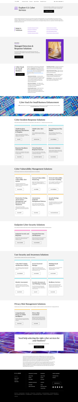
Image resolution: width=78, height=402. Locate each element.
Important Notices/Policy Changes (37, 394)
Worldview (54, 377)
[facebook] (53, 387)
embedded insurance (33, 382)
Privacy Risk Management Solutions (52, 31)
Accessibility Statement (29, 394)
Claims (57, 1)
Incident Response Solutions (32, 31)
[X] (57, 387)
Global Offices (16, 381)
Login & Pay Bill (60, 1)
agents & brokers (56, 373)
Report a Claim (16, 378)
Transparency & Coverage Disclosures (48, 394)
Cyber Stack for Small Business (32, 29)
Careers (42, 384)
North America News (44, 386)
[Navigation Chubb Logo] (16, 1)
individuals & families (33, 373)
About (54, 1)
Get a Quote (42, 379)
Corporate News (43, 388)
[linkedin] (55, 387)
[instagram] (61, 387)
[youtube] (59, 387)
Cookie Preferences (56, 394)
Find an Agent (31, 379)
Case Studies (30, 384)
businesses (43, 373)
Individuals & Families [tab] (25, 1)
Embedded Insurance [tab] (43, 1)
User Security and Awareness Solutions (52, 29)
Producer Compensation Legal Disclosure (19, 394)
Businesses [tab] (31, 1)
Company (42, 382)
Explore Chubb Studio (32, 386)
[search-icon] (63, 1)
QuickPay (30, 377)
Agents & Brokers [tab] (36, 1)
